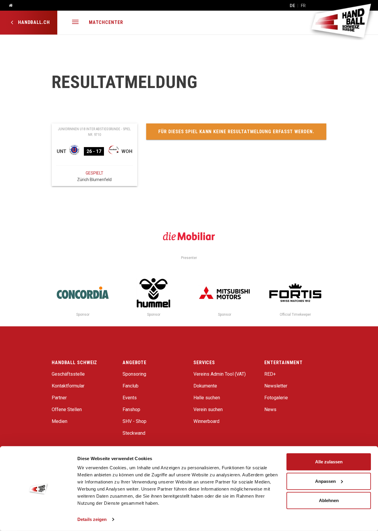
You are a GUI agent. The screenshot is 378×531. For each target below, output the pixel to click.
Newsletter (275, 386)
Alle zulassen (329, 461)
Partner (59, 397)
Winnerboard (206, 421)
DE (292, 5)
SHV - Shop (134, 421)
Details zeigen (92, 519)
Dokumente (205, 386)
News (270, 409)
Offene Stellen (67, 409)
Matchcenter (106, 22)
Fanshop (131, 409)
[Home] (8, 5)
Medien (59, 421)
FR (303, 5)
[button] (75, 23)
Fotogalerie (276, 397)
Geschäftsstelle (68, 374)
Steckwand (134, 433)
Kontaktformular (68, 386)
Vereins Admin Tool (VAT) (219, 374)
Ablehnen (329, 500)
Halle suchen (206, 397)
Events (130, 397)
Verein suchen (208, 409)
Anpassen (325, 480)
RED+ (270, 374)
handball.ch (33, 22)
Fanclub (131, 386)
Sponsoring (134, 374)
